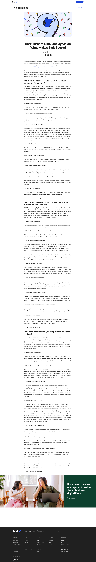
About (26, 542)
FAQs (26, 544)
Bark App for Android (17, 549)
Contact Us (27, 546)
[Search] (82, 7)
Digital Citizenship (64, 551)
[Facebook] (45, 55)
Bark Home (15, 551)
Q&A (38, 551)
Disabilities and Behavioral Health (64, 548)
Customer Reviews (29, 549)
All (48, 40)
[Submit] (58, 531)
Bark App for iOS (16, 546)
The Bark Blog (20, 7)
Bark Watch (15, 540)
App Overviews (40, 549)
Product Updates (40, 542)
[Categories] (78, 7)
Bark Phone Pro (16, 544)
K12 (61, 542)
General (62, 540)
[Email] (51, 55)
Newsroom (51, 544)
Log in (73, 1)
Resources (39, 544)
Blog (38, 540)
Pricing (26, 540)
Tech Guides (39, 546)
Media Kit (51, 542)
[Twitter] (48, 55)
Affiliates (51, 540)
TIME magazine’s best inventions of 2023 (43, 67)
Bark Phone (15, 542)
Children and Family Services (65, 545)
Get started (79, 1)
